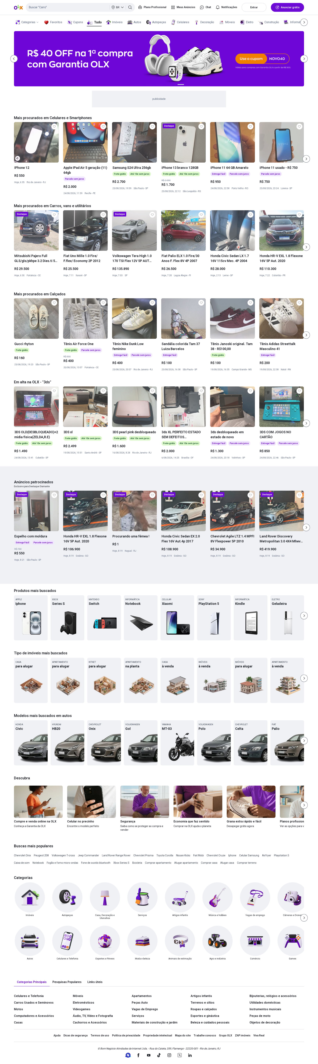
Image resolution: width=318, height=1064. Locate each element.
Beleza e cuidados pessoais (210, 1022)
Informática (297, 22)
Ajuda (57, 1035)
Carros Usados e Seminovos (34, 1002)
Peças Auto (140, 1002)
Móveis (230, 22)
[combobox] (80, 7)
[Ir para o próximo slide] (306, 159)
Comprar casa (209, 862)
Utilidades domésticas (265, 1002)
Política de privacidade (126, 1035)
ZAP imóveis (242, 1035)
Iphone (232, 855)
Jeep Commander (88, 855)
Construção (271, 22)
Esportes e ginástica (205, 1016)
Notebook (38, 862)
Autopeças (159, 22)
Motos (18, 1009)
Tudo (98, 22)
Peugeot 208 (41, 855)
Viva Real (258, 1035)
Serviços (138, 1016)
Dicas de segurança (75, 1035)
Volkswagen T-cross (63, 855)
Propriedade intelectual (157, 1035)
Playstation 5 (281, 855)
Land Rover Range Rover (116, 855)
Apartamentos (142, 996)
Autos (137, 22)
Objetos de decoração (265, 1022)
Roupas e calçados (204, 1009)
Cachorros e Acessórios (90, 1022)
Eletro (249, 22)
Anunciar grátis (290, 7)
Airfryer (266, 855)
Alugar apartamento (186, 862)
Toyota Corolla (164, 855)
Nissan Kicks (183, 855)
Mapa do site (183, 1035)
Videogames (81, 1009)
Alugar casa (227, 862)
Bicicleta (137, 862)
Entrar (254, 7)
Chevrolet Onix (22, 855)
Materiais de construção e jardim (154, 1022)
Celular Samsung (249, 855)
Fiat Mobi (198, 855)
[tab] (32, 982)
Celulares (183, 22)
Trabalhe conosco (205, 1035)
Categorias (28, 22)
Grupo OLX (225, 1035)
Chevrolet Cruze (216, 855)
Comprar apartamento (158, 862)
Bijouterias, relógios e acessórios (273, 996)
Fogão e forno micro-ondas (62, 862)
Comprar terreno (247, 862)
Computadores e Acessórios (34, 1016)
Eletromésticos (83, 1002)
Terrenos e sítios (202, 1002)
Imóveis (117, 22)
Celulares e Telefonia (29, 996)
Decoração (207, 22)
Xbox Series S (121, 862)
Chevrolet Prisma (143, 855)
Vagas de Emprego (145, 1009)
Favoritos (56, 22)
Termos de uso (100, 1035)
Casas (18, 1022)
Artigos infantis (201, 996)
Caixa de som (22, 862)
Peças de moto (260, 1016)
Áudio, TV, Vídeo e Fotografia (93, 1016)
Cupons (78, 22)
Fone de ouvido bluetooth (95, 862)
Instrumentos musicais (265, 1009)
